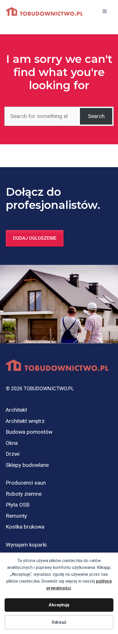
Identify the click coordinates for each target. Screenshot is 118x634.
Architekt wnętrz (25, 421)
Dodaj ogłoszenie (34, 238)
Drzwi (12, 454)
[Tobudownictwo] (44, 11)
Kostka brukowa (25, 526)
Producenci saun (26, 482)
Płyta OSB (18, 504)
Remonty (16, 516)
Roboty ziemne (24, 494)
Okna (12, 443)
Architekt (16, 410)
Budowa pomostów (29, 432)
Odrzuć (59, 622)
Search (96, 116)
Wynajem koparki (26, 544)
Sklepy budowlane (27, 465)
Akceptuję (59, 604)
